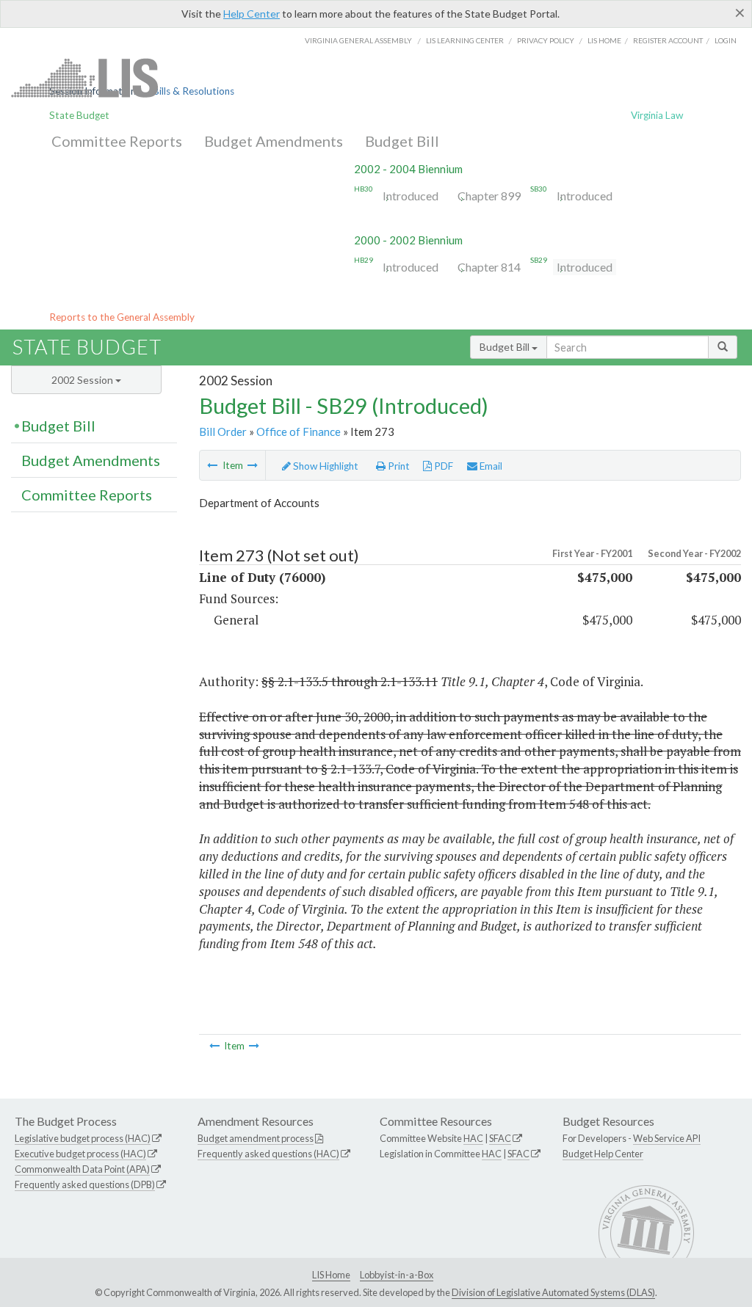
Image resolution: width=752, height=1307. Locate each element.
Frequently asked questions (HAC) (268, 1153)
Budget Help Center (603, 1153)
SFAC (500, 1138)
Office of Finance (298, 431)
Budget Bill (402, 141)
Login (726, 40)
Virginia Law (657, 115)
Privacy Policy (545, 40)
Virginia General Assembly (358, 40)
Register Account (668, 40)
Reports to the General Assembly (122, 317)
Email (489, 466)
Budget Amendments (273, 141)
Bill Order (223, 431)
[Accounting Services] (212, 465)
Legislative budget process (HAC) (83, 1138)
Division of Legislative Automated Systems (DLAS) (553, 1292)
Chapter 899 (489, 196)
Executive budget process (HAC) (80, 1153)
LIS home (604, 40)
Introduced (410, 196)
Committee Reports (116, 141)
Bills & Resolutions (193, 91)
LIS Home (331, 1275)
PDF (442, 466)
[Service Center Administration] (252, 465)
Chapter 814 (489, 267)
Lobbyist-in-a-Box (396, 1275)
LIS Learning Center (465, 40)
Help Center (251, 13)
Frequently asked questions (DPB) (85, 1184)
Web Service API (667, 1138)
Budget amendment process (256, 1138)
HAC (473, 1138)
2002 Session (83, 380)
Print (398, 466)
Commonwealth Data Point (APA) (82, 1169)
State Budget (79, 115)
